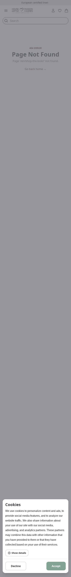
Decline (16, 566)
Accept (56, 566)
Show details (19, 552)
